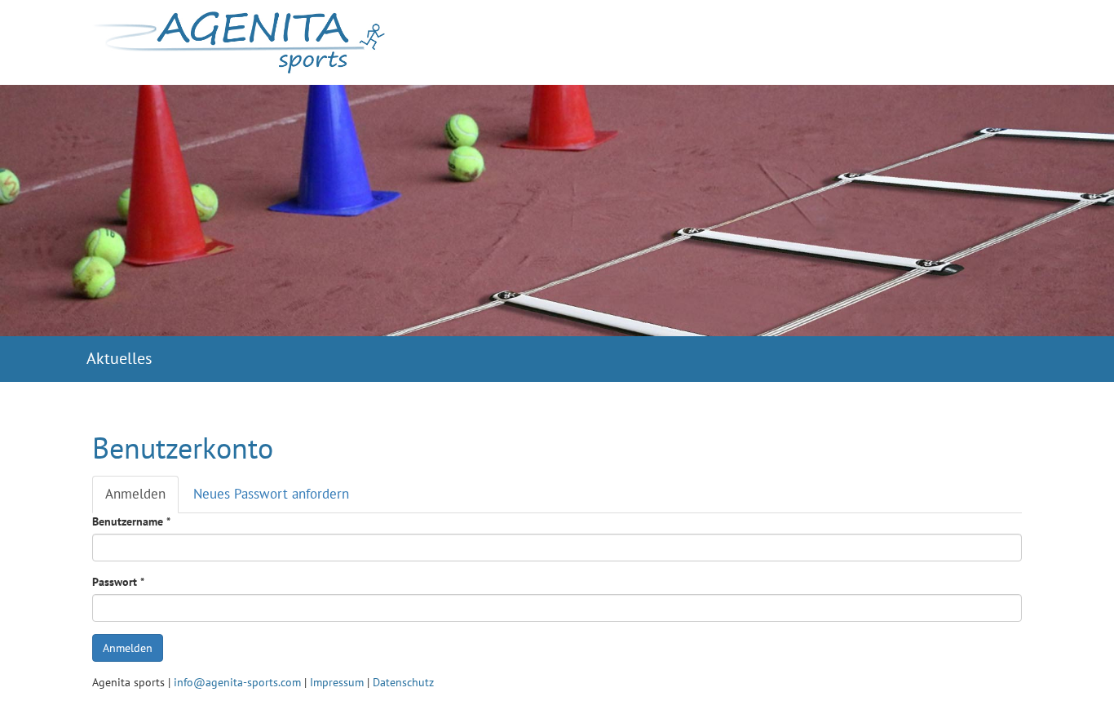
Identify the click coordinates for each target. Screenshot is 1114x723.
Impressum (337, 682)
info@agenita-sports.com (237, 682)
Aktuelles (119, 358)
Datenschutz (403, 682)
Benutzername (131, 521)
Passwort (118, 581)
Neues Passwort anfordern (271, 494)
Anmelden (142, 499)
